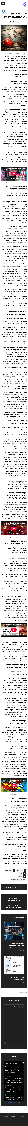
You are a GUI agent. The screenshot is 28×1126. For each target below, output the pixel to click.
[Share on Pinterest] (15, 887)
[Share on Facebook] (20, 887)
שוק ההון (20, 873)
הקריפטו (10, 840)
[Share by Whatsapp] (6, 887)
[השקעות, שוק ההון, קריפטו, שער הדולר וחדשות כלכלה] (25, 4)
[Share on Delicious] (11, 887)
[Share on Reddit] (13, 887)
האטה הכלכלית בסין (20, 81)
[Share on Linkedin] (9, 887)
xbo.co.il (23, 837)
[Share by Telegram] (4, 887)
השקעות (20, 876)
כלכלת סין (23, 879)
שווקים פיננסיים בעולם (15, 879)
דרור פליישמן (19, 870)
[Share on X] (18, 887)
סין (17, 815)
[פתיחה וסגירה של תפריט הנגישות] (3, 11)
